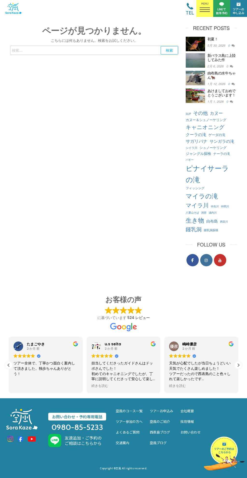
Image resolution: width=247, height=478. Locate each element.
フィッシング (195, 188)
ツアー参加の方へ (129, 421)
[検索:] (94, 50)
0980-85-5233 (77, 427)
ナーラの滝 (221, 153)
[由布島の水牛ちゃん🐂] (195, 77)
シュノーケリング (212, 147)
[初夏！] (195, 43)
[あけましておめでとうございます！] (195, 95)
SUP (188, 114)
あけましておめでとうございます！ (221, 92)
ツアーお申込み (161, 410)
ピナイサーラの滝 (207, 173)
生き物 (195, 220)
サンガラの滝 (222, 141)
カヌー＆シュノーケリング (206, 119)
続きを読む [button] (99, 386)
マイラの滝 (202, 195)
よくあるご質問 (127, 432)
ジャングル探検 (198, 153)
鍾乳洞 (194, 229)
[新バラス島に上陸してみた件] (195, 59)
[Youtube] (220, 260)
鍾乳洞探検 (211, 230)
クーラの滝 (196, 134)
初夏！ (212, 38)
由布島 (212, 221)
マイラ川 (197, 205)
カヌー (216, 113)
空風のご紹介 (160, 421)
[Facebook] (192, 260)
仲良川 (215, 206)
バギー (190, 159)
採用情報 (187, 421)
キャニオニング (205, 126)
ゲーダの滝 (216, 134)
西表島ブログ (160, 432)
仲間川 (225, 206)
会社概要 (187, 410)
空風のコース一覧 (129, 410)
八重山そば (192, 212)
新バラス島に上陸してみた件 (221, 57)
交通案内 (122, 442)
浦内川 (213, 212)
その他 (200, 112)
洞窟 (203, 212)
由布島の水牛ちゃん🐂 (221, 75)
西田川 (224, 221)
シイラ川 (191, 147)
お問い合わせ (190, 432)
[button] (238, 365)
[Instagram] (206, 260)
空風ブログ (158, 442)
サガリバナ (196, 141)
